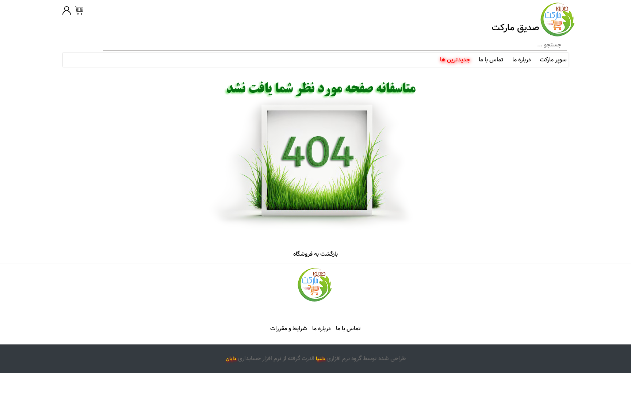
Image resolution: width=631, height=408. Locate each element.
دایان (231, 359)
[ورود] (66, 12)
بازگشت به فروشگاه (315, 254)
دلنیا (320, 359)
